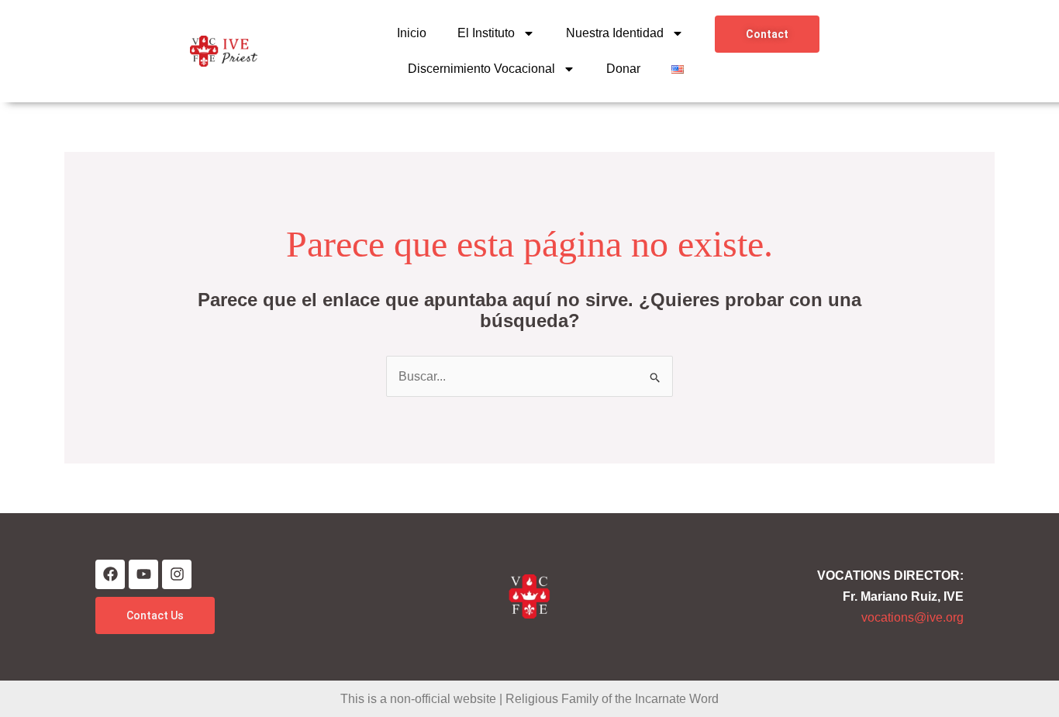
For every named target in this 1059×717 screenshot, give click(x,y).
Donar (623, 68)
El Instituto (486, 33)
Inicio (411, 33)
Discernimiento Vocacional (481, 68)
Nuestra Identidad (615, 33)
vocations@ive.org (912, 617)
